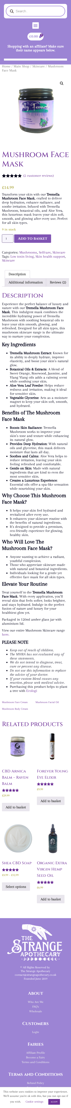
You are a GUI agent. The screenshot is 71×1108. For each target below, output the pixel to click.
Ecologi (31, 691)
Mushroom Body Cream (15, 708)
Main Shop (21, 66)
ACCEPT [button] (54, 1102)
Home (6, 66)
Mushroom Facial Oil (47, 702)
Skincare (38, 66)
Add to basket (32, 238)
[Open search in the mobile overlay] (35, 11)
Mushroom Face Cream (15, 702)
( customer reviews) (38, 175)
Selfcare (45, 252)
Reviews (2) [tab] (58, 282)
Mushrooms (28, 252)
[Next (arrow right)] (64, 554)
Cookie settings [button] (34, 1101)
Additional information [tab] (26, 282)
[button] (35, 25)
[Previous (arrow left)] (7, 554)
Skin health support (50, 256)
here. (5, 634)
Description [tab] (17, 274)
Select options (16, 887)
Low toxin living (22, 256)
